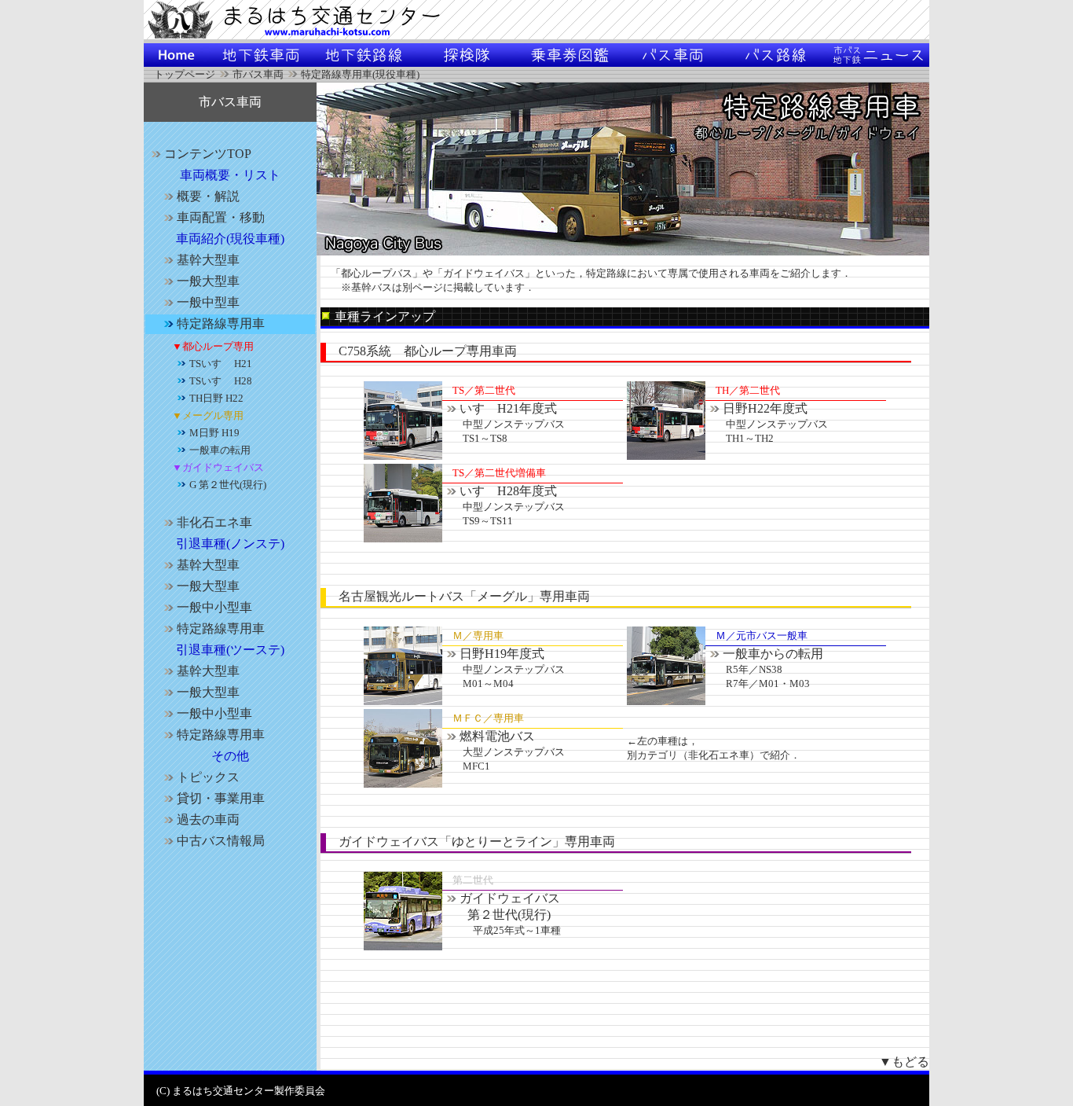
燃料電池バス (503, 750)
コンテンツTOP (207, 153)
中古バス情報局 (221, 840)
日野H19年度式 (503, 668)
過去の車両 (208, 819)
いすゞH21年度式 (503, 423)
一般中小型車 (214, 607)
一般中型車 (208, 302)
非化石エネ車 (214, 522)
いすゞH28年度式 (503, 505)
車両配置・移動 (221, 217)
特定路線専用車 (221, 323)
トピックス (208, 777)
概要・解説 (208, 196)
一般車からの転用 (764, 668)
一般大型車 (208, 281)
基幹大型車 (208, 259)
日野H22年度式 (766, 423)
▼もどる (904, 1061)
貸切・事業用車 (221, 798)
